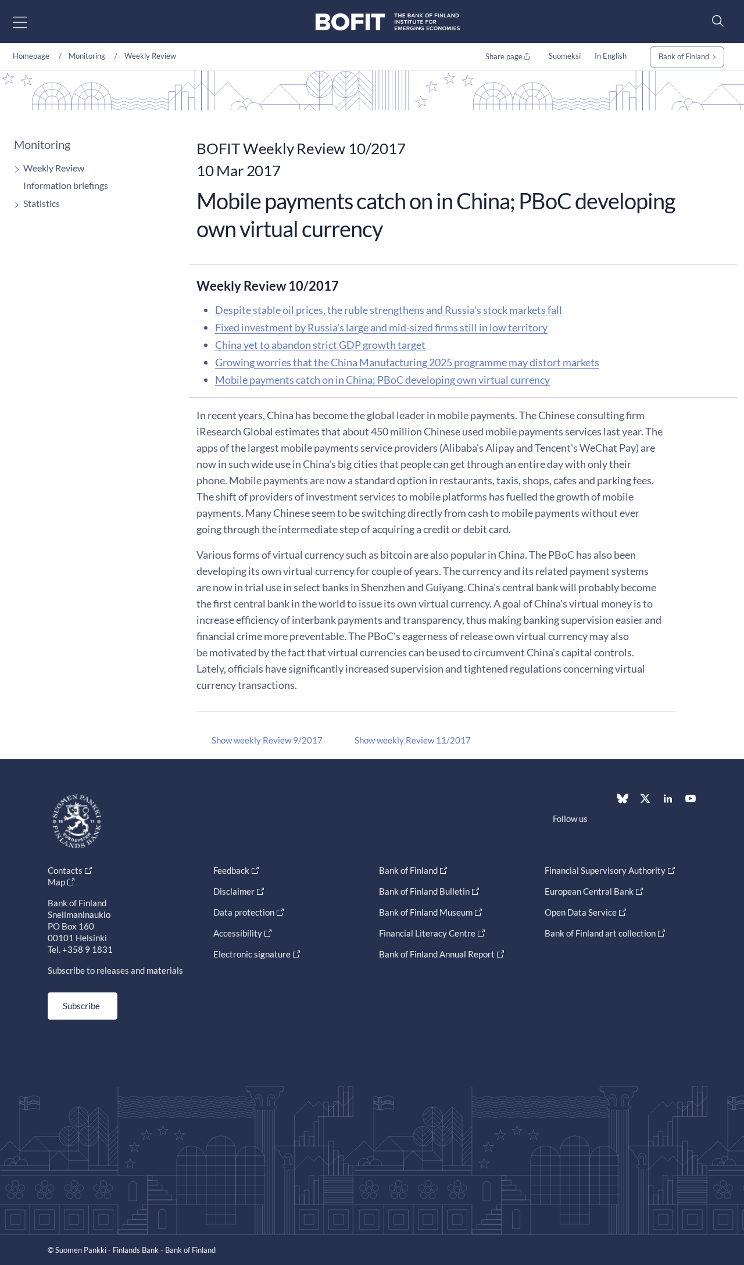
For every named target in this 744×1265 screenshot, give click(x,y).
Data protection (243, 912)
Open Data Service (581, 912)
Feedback (231, 870)
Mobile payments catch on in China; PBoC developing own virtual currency (382, 379)
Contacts (65, 870)
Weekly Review (150, 55)
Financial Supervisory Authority (605, 870)
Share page (504, 56)
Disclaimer (234, 891)
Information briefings (65, 185)
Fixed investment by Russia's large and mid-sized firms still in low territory (381, 327)
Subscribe (81, 1005)
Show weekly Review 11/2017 (413, 740)
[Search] (715, 20)
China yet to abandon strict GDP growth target (320, 344)
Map (56, 882)
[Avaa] (14, 169)
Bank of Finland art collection (600, 933)
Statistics (41, 203)
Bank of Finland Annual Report (437, 954)
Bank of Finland (684, 56)
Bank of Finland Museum (426, 912)
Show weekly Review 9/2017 (267, 740)
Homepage (31, 55)
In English (611, 55)
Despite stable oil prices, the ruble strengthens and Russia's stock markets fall (388, 309)
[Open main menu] (30, 22)
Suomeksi (565, 55)
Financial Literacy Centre (427, 933)
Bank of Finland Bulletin (424, 891)
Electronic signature (252, 954)
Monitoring (87, 55)
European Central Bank (589, 891)
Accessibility (237, 933)
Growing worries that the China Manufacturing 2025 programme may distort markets (407, 362)
